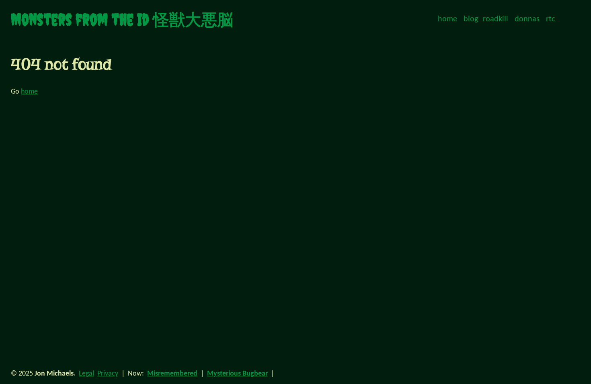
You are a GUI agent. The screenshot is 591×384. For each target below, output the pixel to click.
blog (471, 19)
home (447, 19)
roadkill (495, 19)
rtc (550, 19)
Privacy (107, 374)
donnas (527, 19)
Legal (86, 374)
